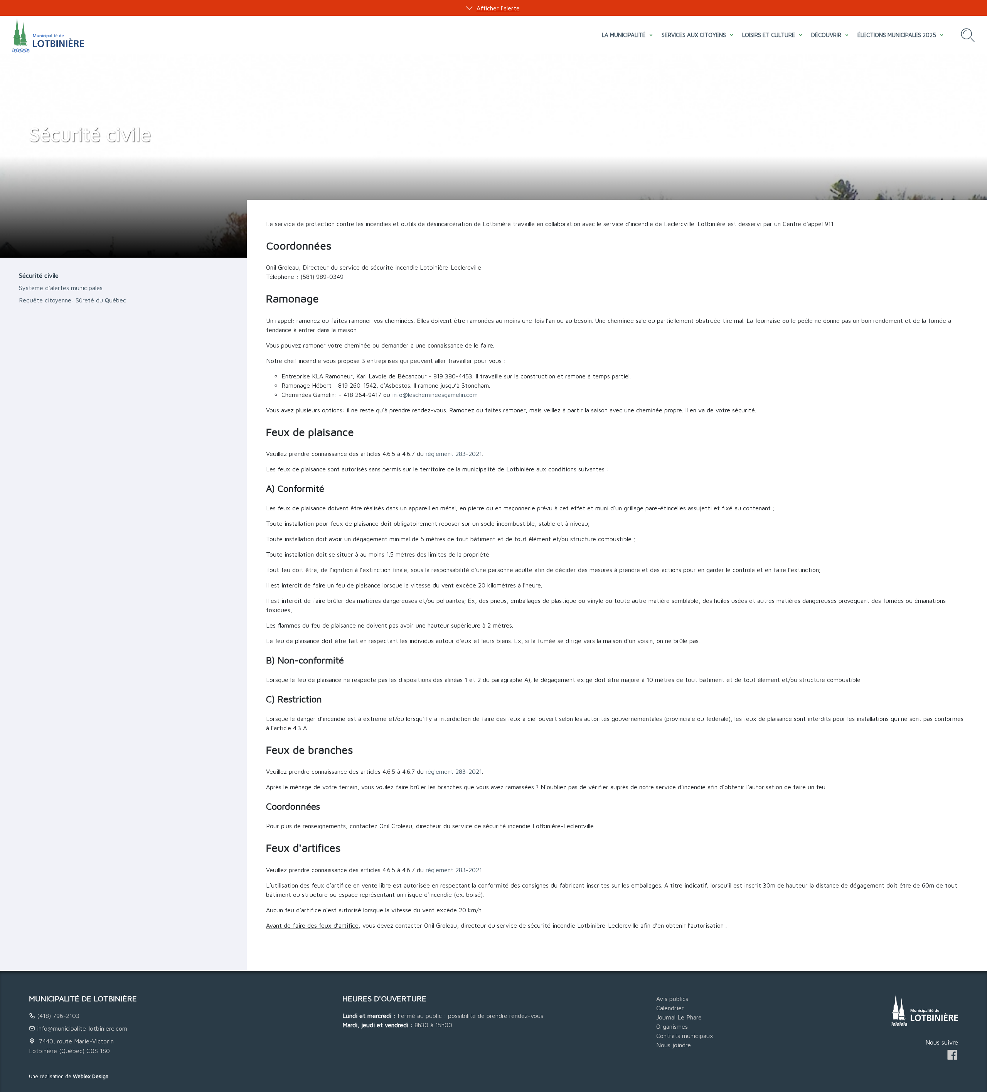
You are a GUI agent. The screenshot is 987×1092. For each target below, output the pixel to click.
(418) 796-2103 (58, 1015)
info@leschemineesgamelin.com (435, 394)
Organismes (672, 1026)
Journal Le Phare (679, 1017)
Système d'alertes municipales (61, 287)
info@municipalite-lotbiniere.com (82, 1028)
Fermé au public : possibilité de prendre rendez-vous (470, 1015)
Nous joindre (673, 1044)
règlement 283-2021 (454, 453)
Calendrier (670, 1007)
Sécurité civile (39, 275)
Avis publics (672, 998)
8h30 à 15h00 (433, 1024)
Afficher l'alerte (498, 8)
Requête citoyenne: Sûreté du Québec (72, 300)
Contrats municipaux (684, 1035)
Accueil (38, 118)
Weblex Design (90, 1076)
